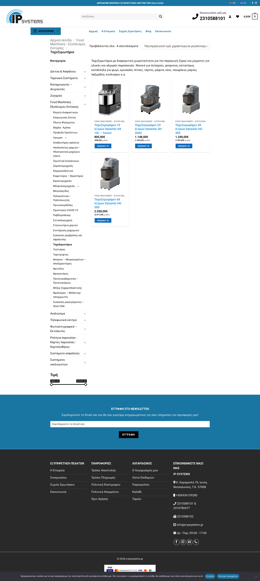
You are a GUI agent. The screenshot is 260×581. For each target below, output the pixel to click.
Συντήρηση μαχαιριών (66, 230)
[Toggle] (85, 71)
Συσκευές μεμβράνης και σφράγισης (67, 237)
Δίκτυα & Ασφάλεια (63, 71)
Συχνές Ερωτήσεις (130, 31)
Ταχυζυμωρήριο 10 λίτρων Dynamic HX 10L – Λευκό (107, 129)
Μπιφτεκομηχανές (64, 186)
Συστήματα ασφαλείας (65, 353)
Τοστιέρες (59, 249)
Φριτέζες (58, 268)
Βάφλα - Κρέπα (61, 127)
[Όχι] (256, 577)
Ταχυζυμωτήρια (62, 244)
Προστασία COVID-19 (65, 210)
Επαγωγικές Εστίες (64, 117)
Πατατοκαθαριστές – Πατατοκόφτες (65, 280)
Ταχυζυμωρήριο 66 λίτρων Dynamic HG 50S (107, 203)
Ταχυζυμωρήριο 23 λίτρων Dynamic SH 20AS (148, 129)
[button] (230, 16)
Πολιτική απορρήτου (228, 576)
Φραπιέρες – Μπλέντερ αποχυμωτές (67, 294)
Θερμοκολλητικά (63, 170)
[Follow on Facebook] (253, 3)
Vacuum (57, 137)
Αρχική (93, 31)
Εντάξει (210, 576)
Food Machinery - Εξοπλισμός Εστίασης (68, 44)
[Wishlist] (237, 16)
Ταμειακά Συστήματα (64, 78)
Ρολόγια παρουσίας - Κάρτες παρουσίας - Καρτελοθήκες (63, 342)
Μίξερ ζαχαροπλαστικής (67, 287)
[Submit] (161, 17)
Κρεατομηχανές (62, 180)
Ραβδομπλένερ (62, 215)
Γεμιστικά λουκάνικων (66, 160)
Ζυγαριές (56, 95)
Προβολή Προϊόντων (65, 132)
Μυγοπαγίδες (61, 190)
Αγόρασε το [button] (103, 146)
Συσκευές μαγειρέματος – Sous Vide (68, 304)
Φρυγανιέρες (60, 273)
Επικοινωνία (163, 31)
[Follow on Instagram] (256, 3)
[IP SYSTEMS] (24, 16)
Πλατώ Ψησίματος (64, 122)
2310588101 (212, 18)
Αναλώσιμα (57, 313)
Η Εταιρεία (108, 31)
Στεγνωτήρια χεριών (65, 225)
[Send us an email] (189, 542)
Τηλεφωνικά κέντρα (63, 320)
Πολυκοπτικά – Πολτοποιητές (62, 198)
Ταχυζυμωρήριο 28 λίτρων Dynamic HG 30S (188, 129)
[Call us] (196, 542)
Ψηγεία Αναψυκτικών (65, 112)
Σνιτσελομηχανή (62, 220)
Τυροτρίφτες (60, 254)
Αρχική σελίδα (60, 40)
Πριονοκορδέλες (63, 205)
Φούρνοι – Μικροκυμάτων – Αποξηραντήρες (69, 261)
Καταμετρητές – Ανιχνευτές (61, 87)
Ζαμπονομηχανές (63, 165)
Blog (148, 31)
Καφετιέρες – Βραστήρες (68, 175)
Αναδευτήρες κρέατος (66, 142)
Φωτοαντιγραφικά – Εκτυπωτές (63, 329)
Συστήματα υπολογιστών (59, 362)
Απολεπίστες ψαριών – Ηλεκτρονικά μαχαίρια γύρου (66, 151)
